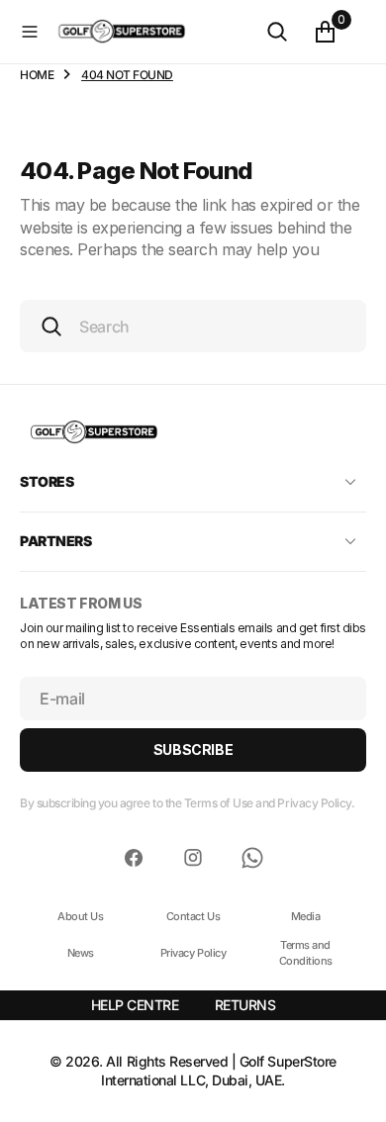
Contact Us (193, 916)
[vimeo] (252, 858)
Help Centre (135, 1004)
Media (306, 916)
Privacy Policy (193, 953)
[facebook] (133, 858)
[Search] (277, 31)
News (80, 953)
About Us (80, 916)
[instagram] (193, 858)
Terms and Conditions (306, 952)
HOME (36, 74)
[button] (30, 32)
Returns (245, 1004)
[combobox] (193, 326)
